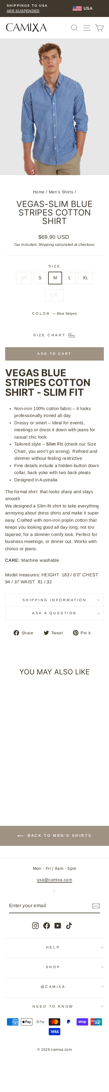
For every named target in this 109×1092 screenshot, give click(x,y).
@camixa (53, 987)
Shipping (46, 244)
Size (54, 266)
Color (54, 313)
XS (24, 277)
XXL (54, 295)
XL (85, 277)
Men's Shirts (61, 192)
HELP (53, 947)
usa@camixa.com (54, 879)
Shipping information (54, 600)
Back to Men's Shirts (59, 836)
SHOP (53, 967)
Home (39, 192)
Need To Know (52, 1006)
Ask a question (54, 613)
